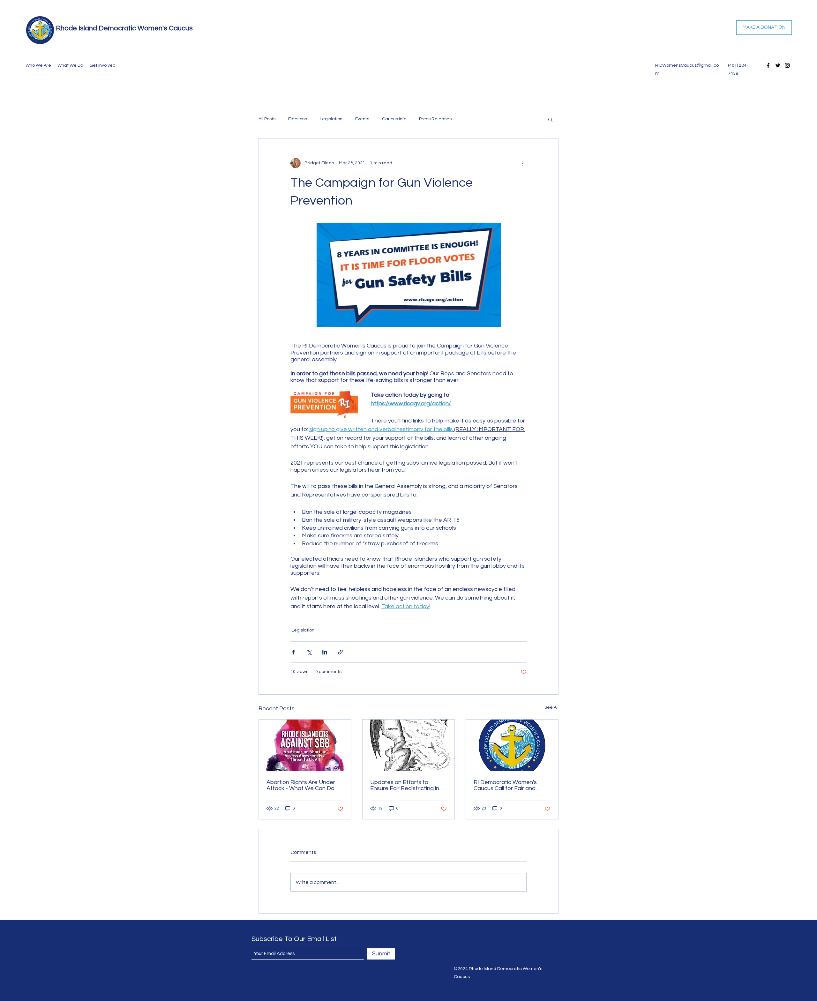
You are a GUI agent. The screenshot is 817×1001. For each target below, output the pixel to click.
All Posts (267, 119)
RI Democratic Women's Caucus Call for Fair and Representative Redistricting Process (511, 785)
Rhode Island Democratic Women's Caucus (124, 28)
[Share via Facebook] (293, 652)
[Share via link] (340, 652)
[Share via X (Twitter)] (309, 652)
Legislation (331, 119)
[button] (550, 119)
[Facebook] (768, 65)
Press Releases (435, 119)
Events (362, 119)
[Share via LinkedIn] (325, 652)
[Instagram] (787, 65)
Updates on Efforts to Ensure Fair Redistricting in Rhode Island (404, 785)
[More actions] (523, 163)
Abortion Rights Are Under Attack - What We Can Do (300, 785)
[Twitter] (778, 65)
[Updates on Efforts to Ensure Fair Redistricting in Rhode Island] (409, 745)
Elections (297, 119)
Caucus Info (394, 119)
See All (551, 707)
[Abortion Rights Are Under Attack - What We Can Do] (305, 745)
